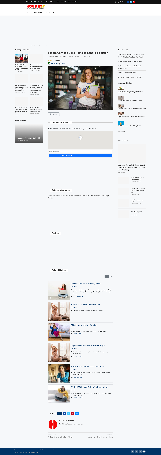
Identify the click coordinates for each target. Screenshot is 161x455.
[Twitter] (131, 2)
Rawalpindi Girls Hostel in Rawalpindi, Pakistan (132, 108)
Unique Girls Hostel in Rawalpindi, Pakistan (130, 101)
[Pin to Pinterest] (72, 413)
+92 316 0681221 (78, 398)
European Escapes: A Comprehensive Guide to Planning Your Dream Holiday (21, 88)
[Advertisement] (80, 30)
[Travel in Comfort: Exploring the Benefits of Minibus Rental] (36, 58)
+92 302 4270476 (78, 334)
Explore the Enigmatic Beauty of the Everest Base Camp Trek (36, 109)
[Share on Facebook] (64, 413)
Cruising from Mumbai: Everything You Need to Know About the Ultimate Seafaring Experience (36, 89)
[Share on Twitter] (68, 413)
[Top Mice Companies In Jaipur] (123, 203)
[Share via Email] (77, 413)
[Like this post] (60, 413)
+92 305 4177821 (78, 377)
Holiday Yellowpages (60, 56)
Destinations (37, 12)
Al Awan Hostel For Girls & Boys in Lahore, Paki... (88, 366)
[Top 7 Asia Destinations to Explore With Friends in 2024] (123, 191)
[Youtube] (134, 2)
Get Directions (67, 155)
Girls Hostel (74, 286)
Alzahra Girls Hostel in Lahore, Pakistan (85, 304)
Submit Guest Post (72, 2)
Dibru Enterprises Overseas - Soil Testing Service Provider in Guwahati (130, 92)
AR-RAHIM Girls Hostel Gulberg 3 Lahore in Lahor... (89, 387)
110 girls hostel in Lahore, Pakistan (84, 325)
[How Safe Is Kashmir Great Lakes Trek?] (123, 214)
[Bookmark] (50, 298)
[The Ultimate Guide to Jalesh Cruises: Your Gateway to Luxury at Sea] (21, 101)
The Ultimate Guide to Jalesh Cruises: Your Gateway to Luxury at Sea (21, 110)
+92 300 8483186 (78, 296)
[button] (17, 133)
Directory (57, 2)
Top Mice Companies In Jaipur (127, 73)
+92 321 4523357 (78, 356)
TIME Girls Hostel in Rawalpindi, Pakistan (130, 126)
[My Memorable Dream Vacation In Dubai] (123, 180)
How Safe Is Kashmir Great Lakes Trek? (130, 77)
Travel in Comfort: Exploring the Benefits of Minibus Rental (36, 66)
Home (28, 12)
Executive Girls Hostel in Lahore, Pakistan (86, 284)
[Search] (134, 12)
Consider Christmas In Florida (29, 138)
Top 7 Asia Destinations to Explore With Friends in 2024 (138, 190)
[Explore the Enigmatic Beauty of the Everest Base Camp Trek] (36, 101)
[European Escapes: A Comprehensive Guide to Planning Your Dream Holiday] (21, 78)
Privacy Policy (49, 2)
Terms (43, 2)
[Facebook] (128, 2)
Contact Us (63, 2)
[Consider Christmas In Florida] (29, 133)
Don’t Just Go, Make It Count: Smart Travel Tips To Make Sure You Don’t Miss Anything (131, 167)
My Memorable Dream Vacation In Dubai (130, 61)
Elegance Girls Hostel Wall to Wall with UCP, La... (88, 346)
